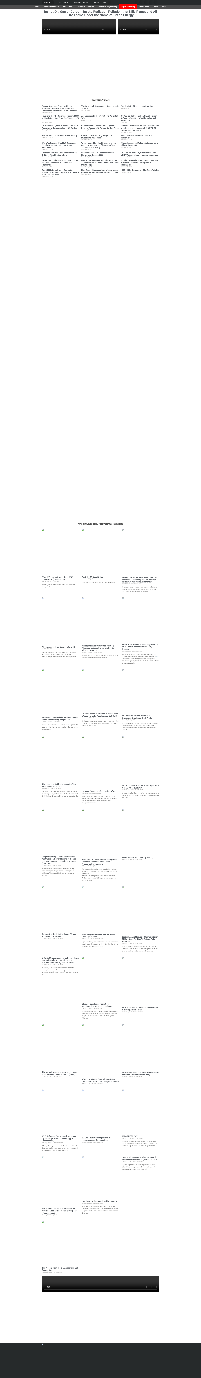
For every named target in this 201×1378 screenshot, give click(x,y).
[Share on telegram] (151, 2)
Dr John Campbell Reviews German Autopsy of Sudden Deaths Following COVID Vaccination (139, 162)
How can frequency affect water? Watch (99, 791)
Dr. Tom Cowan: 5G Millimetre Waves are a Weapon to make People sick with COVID (100, 715)
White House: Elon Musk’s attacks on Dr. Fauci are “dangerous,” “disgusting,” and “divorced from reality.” (98, 145)
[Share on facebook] (137, 2)
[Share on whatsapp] (155, 2)
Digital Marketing (128, 7)
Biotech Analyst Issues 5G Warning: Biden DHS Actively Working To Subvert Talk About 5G (140, 939)
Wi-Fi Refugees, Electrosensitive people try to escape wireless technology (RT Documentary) (59, 1138)
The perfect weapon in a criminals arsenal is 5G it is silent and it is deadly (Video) (60, 1073)
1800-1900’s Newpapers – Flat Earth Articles (140, 170)
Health (155, 7)
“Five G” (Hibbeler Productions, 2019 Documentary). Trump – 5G (57, 578)
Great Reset (144, 7)
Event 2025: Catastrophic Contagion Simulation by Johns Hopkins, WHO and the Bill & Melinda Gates (60, 172)
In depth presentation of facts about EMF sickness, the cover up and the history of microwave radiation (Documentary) (140, 579)
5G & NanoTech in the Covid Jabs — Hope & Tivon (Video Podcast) (140, 1008)
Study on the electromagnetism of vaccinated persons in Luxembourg (97, 1005)
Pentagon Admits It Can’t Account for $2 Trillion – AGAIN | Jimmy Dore (59, 154)
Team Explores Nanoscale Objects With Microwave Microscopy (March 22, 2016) (139, 1158)
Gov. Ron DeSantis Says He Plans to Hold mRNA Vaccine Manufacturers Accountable (139, 154)
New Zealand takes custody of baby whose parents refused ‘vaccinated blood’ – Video (99, 171)
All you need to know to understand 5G (58, 647)
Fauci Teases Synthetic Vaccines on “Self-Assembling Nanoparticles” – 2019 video (60, 127)
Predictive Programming (107, 7)
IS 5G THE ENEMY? (130, 1136)
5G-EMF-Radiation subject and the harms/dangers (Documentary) (96, 1139)
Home (37, 7)
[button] (48, 2)
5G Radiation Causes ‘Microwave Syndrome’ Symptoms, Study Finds (137, 717)
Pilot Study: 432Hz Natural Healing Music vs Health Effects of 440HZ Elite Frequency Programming (99, 861)
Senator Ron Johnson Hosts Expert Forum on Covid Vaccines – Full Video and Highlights (60, 162)
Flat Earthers (68, 7)
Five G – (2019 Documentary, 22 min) (137, 857)
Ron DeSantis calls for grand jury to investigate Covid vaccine (96, 136)
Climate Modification (86, 7)
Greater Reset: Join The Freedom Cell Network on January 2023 (97, 154)
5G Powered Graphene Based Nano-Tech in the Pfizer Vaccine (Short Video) (140, 1073)
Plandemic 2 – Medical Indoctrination (137, 106)
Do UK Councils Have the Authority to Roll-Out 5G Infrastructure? (140, 786)
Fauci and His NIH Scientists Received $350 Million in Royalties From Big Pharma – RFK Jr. (60, 118)
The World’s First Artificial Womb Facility (59, 135)
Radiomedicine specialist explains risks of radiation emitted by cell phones (60, 718)
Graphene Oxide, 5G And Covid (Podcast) (99, 1201)
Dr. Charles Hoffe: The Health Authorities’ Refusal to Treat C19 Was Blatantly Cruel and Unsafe (139, 118)
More (164, 7)
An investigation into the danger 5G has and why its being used (59, 935)
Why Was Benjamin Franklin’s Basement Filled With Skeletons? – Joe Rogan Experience (59, 145)
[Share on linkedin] (146, 2)
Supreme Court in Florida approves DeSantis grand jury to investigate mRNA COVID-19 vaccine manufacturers (140, 128)
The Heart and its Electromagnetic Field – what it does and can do (60, 785)
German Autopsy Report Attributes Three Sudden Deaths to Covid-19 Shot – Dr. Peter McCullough (100, 162)
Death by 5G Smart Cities (92, 577)
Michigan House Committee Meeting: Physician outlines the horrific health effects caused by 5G (98, 648)
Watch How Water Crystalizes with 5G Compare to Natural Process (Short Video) (100, 1080)
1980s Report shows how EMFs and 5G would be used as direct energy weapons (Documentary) (59, 1210)
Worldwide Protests (51, 7)
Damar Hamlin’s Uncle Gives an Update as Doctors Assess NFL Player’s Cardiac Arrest (100, 127)
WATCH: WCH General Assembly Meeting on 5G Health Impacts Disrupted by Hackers (140, 646)
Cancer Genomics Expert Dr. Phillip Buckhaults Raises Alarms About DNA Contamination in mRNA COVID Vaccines (59, 108)
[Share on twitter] (141, 2)
